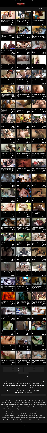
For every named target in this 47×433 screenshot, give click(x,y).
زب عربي (40, 406)
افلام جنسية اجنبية (21, 415)
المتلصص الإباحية (28, 381)
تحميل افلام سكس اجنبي (23, 420)
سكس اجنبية (7, 415)
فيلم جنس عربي (21, 411)
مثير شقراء (32, 388)
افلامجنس (31, 413)
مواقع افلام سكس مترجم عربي (7, 417)
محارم (35, 413)
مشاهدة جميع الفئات (23, 394)
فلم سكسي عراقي (23, 419)
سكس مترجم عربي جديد (14, 413)
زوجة (42, 383)
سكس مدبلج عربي (15, 402)
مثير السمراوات (23, 383)
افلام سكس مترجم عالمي (18, 400)
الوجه (33, 385)
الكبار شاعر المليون (7, 379)
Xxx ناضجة (41, 379)
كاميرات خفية (33, 383)
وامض (4, 385)
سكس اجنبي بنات (6, 413)
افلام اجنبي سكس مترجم (40, 419)
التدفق (17, 390)
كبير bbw (28, 383)
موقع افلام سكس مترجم (39, 407)
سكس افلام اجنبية (4, 404)
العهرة (16, 392)
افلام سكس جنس (6, 411)
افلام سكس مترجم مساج (23, 376)
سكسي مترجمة (17, 417)
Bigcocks (12, 388)
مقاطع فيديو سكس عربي (25, 409)
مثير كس (33, 381)
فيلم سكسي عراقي (31, 419)
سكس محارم (43, 400)
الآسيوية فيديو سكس (17, 0)
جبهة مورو (36, 379)
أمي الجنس (12, 381)
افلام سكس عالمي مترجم (7, 407)
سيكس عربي (29, 406)
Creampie (29, 385)
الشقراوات (38, 383)
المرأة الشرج (13, 379)
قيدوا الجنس (8, 385)
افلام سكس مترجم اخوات (6, 402)
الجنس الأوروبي (7, 390)
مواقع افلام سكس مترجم (40, 417)
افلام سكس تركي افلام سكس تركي (23, 404)
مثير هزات (13, 390)
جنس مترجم (33, 404)
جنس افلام (10, 400)
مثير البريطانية (29, 390)
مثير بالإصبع (24, 390)
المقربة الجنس (37, 388)
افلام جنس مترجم (4, 400)
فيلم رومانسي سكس (12, 404)
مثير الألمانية (6, 383)
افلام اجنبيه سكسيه (13, 415)
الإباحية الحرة (16, 407)
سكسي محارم (23, 406)
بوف (17, 385)
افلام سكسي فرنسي (30, 407)
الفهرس (23, 425)
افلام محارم (27, 411)
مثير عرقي (17, 383)
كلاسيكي (28, 388)
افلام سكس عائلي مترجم (30, 415)
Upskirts (5, 388)
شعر (19, 385)
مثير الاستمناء (43, 381)
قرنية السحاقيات (12, 383)
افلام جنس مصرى (16, 419)
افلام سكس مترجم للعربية (7, 419)
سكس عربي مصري (8, 409)
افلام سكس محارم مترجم (40, 402)
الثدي (35, 385)
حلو (22, 0)
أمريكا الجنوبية (18, 388)
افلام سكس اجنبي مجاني (35, 400)
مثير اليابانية (38, 381)
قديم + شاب (22, 381)
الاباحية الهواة (30, 0)
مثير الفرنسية (23, 388)
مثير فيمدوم (13, 385)
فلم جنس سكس (41, 411)
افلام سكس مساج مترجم (41, 404)
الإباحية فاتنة (17, 381)
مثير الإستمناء (23, 385)
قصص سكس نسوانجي (16, 406)
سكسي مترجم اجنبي (34, 409)
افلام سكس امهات (27, 400)
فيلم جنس (40, 409)
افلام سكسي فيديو (33, 411)
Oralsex (32, 379)
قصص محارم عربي (23, 402)
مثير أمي (42, 388)
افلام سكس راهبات (31, 402)
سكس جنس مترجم (16, 409)
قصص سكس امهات (13, 411)
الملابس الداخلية (20, 392)
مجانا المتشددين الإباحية (25, 379)
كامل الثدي (18, 379)
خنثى (20, 390)
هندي (8, 388)
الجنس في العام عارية (5, 381)
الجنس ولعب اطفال (40, 385)
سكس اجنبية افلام (8, 406)
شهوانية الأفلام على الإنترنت (37, 390)
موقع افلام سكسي (39, 415)
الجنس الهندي (35, 406)
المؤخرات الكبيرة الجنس (28, 392)
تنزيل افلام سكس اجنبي (24, 413)
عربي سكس (23, 417)
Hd (25, 0)
